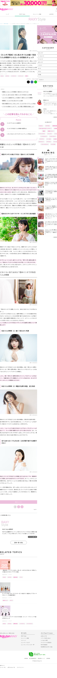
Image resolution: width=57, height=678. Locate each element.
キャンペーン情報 (37, 14)
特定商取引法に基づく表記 (46, 646)
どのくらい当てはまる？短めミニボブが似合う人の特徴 (17, 95)
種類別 (26, 75)
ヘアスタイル (13, 75)
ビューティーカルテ (25, 642)
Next (35, 509)
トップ (7, 14)
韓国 (44, 131)
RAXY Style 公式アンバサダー (45, 128)
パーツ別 (48, 139)
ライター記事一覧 (32, 537)
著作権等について (41, 658)
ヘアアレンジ (20, 75)
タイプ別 (53, 144)
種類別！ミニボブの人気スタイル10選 (12, 100)
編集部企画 (15, 577)
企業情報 (26, 658)
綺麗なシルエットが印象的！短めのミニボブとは (15, 92)
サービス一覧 (2, 667)
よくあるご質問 (44, 640)
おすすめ (7, 75)
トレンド (49, 133)
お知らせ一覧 (44, 636)
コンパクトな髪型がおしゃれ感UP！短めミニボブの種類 (17, 98)
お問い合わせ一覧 (11, 667)
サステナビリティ (20, 667)
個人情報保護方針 (32, 658)
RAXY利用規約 (44, 644)
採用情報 (48, 658)
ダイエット (41, 141)
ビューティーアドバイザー (27, 644)
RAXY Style (22, 14)
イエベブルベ (52, 136)
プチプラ (41, 139)
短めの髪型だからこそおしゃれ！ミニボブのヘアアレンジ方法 (18, 103)
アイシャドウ (41, 133)
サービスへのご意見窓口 (46, 642)
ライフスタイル (29, 623)
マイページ (23, 640)
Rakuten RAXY (6, 9)
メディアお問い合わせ (45, 638)
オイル (11, 600)
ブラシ (21, 577)
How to (2, 75)
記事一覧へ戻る (18, 542)
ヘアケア (5, 74)
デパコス (48, 141)
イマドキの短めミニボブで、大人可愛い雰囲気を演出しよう (18, 106)
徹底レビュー (5, 600)
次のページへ (18, 502)
